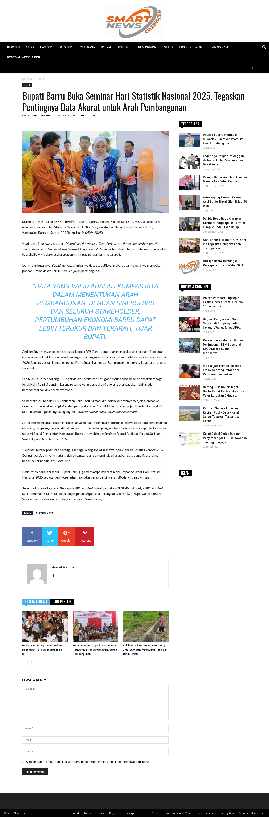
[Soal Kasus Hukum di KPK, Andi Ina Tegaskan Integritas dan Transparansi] (189, 245)
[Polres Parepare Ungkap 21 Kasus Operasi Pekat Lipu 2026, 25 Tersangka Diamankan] (189, 303)
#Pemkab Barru (45, 512)
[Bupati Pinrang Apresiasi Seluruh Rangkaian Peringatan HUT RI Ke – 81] (45, 626)
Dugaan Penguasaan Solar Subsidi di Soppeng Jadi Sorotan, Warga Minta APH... (222, 323)
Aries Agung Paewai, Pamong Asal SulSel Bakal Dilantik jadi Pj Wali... (225, 202)
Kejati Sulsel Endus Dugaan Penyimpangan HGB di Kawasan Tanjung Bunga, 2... (225, 438)
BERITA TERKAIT (36, 601)
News (30, 47)
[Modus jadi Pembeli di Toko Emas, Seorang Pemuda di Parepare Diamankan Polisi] (189, 371)
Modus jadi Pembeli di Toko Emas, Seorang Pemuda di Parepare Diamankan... (222, 370)
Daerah (106, 47)
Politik (123, 47)
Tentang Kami (218, 47)
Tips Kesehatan (190, 47)
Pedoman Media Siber (23, 57)
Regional (67, 47)
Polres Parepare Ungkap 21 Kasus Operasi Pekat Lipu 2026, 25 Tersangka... (224, 302)
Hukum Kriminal (146, 47)
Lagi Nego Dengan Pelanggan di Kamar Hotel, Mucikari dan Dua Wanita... (223, 160)
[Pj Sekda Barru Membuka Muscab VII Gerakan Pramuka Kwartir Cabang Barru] (189, 140)
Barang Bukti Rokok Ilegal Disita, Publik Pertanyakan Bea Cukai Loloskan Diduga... (223, 391)
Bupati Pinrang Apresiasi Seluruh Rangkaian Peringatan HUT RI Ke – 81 (43, 650)
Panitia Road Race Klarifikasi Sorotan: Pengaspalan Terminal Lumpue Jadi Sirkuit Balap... (225, 223)
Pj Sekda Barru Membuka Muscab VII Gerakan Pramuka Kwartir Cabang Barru (223, 139)
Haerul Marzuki (41, 115)
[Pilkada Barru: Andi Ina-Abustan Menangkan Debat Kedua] (189, 182)
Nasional (47, 47)
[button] (264, 48)
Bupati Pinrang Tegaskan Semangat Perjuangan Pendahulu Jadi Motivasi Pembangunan (95, 650)
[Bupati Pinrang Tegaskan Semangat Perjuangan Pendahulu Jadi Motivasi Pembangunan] (95, 626)
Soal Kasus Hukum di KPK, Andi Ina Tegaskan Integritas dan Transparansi (224, 244)
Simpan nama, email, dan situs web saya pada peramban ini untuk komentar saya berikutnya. (88, 761)
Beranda (13, 47)
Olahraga (87, 47)
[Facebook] (252, 67)
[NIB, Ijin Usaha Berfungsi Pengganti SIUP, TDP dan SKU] (189, 266)
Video (168, 47)
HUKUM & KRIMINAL (195, 287)
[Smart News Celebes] (134, 21)
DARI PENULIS (62, 601)
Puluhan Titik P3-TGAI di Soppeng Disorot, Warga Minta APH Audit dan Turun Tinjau (145, 650)
